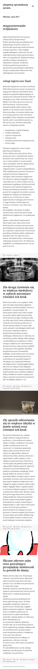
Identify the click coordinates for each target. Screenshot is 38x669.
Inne (17, 255)
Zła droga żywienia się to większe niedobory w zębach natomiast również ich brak (18, 292)
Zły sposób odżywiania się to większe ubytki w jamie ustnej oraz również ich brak (19, 425)
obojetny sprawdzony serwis (15, 6)
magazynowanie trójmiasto (14, 27)
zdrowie (17, 386)
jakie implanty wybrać (13, 388)
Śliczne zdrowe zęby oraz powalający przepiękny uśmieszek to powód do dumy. (18, 565)
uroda (17, 659)
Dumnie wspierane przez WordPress (14, 666)
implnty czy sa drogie (28, 659)
